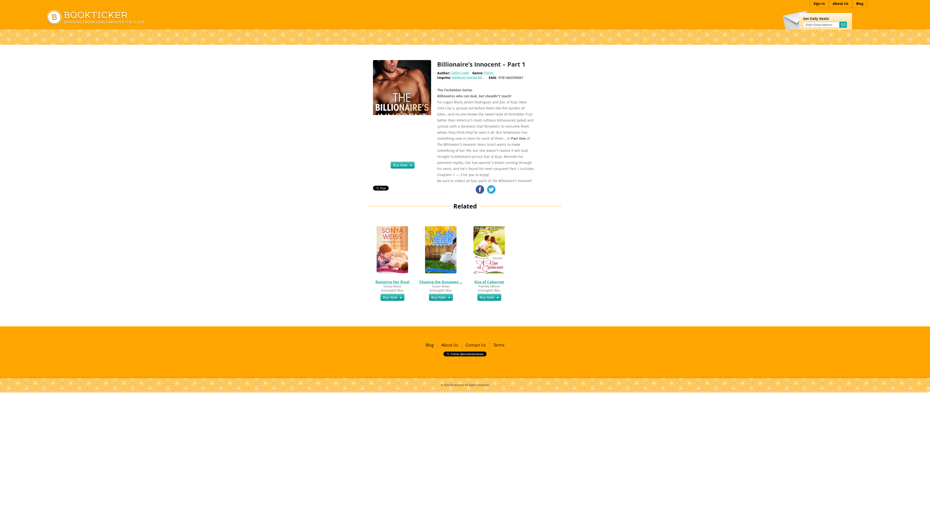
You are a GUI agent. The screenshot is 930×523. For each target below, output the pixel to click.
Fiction (489, 73)
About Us (449, 345)
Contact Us (476, 345)
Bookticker (457, 385)
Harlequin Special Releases (470, 77)
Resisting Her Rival (392, 281)
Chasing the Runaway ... (441, 281)
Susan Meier (441, 286)
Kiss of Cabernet (489, 281)
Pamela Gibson (489, 286)
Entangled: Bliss (392, 290)
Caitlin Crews (460, 73)
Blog (430, 345)
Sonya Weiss (392, 286)
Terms (498, 345)
